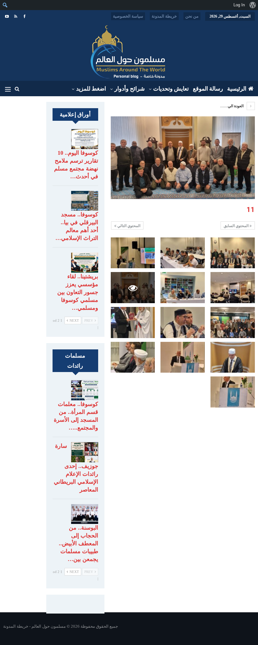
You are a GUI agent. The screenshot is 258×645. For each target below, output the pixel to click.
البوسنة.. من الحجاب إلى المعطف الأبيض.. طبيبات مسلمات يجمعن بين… (78, 543)
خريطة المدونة (164, 16)
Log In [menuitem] (239, 5)
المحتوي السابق (237, 226)
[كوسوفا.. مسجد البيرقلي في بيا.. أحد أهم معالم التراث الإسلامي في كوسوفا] (84, 201)
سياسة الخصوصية (128, 16)
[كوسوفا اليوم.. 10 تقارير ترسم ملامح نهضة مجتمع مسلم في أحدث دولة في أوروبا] (84, 139)
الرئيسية (236, 89)
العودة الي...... (232, 106)
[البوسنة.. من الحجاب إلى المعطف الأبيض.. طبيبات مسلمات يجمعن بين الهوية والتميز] (84, 514)
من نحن (192, 16)
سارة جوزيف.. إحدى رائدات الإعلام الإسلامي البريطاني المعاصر (76, 468)
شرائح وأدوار (130, 89)
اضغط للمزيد (91, 89)
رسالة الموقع (208, 89)
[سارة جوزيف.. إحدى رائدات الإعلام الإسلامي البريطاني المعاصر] (84, 452)
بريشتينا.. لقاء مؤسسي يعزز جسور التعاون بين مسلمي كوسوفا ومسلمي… (77, 292)
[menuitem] (252, 5)
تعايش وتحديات (171, 89)
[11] (232, 253)
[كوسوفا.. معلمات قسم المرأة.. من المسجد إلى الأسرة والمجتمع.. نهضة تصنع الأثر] (84, 390)
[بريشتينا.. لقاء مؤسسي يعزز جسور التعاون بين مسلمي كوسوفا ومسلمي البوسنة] (84, 263)
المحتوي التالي (128, 226)
